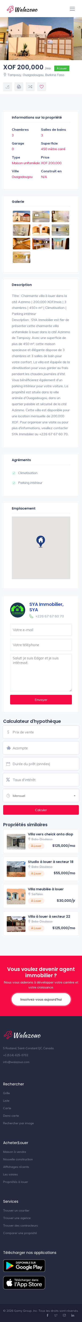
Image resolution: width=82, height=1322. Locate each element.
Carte (7, 1108)
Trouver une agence (17, 1218)
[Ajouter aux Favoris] (41, 86)
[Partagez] (7, 86)
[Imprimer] (19, 86)
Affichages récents (16, 1167)
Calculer (41, 810)
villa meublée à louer (46, 889)
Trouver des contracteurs (20, 1225)
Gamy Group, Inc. (26, 1311)
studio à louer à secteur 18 (50, 861)
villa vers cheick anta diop (50, 834)
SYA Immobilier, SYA (46, 607)
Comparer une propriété (20, 1233)
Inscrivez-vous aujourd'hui (41, 999)
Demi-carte (11, 1116)
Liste (6, 1101)
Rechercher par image (18, 1123)
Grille (6, 1093)
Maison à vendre (14, 1152)
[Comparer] (30, 86)
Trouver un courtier (16, 1210)
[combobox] (46, 795)
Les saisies (10, 1174)
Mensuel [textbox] (19, 796)
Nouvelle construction (18, 1159)
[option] (41, 38)
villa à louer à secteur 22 (49, 916)
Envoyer (41, 700)
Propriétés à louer (15, 1182)
